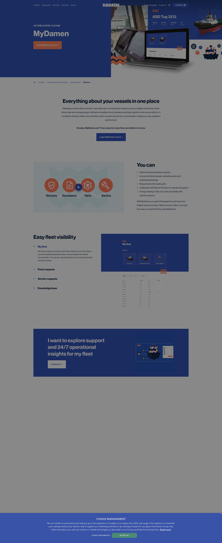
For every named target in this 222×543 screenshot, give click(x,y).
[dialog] (111, 528)
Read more (165, 529)
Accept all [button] (124, 535)
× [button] (221, 514)
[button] (75, 535)
